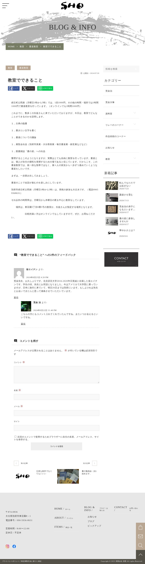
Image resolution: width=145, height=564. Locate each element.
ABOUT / (63, 517)
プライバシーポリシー (10, 561)
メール (18, 406)
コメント (19, 362)
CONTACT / (126, 509)
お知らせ (110, 148)
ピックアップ (94, 526)
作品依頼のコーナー (115, 136)
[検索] (136, 69)
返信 (16, 297)
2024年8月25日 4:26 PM (37, 277)
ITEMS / (63, 526)
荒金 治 (37, 302)
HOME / (62, 508)
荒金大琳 (110, 102)
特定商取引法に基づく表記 (31, 561)
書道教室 (23, 68)
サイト (17, 422)
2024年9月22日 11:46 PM (45, 310)
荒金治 (108, 91)
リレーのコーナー (114, 125)
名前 (17, 390)
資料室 (108, 114)
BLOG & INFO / (96, 509)
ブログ (91, 521)
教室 (10, 68)
